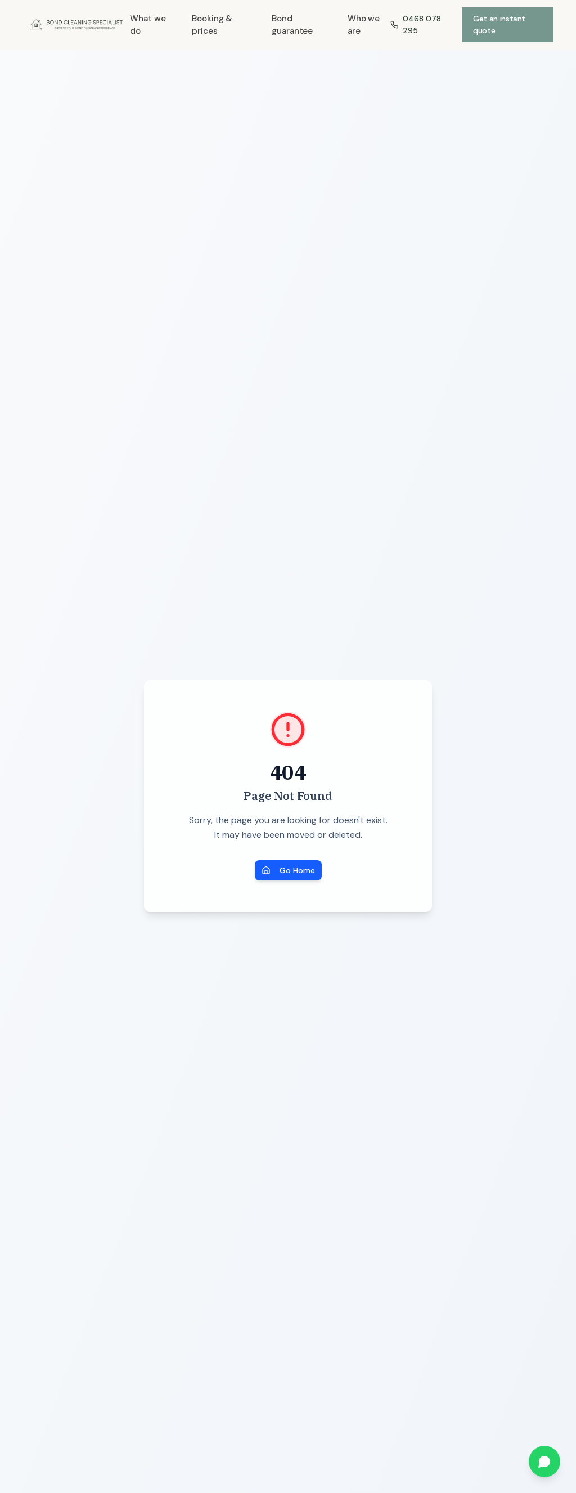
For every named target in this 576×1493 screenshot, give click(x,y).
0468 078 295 (422, 24)
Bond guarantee (292, 25)
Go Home (297, 870)
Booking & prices (212, 25)
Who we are (364, 25)
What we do (147, 25)
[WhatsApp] (544, 1461)
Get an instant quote (499, 24)
